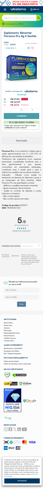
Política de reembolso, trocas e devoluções (17, 364)
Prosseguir (22, 481)
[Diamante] (12, 401)
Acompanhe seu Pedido (11, 351)
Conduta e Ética (9, 341)
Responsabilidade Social (12, 333)
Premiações (7, 330)
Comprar (21, 116)
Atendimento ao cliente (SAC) (13, 348)
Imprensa (7, 328)
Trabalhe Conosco (10, 338)
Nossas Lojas (8, 325)
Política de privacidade (11, 361)
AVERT (6, 42)
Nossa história (8, 323)
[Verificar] (20, 376)
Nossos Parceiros (9, 336)
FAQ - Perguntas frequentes (12, 353)
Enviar (22, 304)
